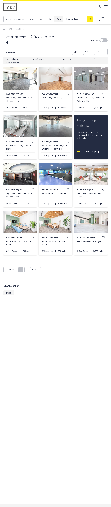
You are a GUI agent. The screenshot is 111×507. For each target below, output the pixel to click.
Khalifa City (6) (38, 59)
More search (101, 19)
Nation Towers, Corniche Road (55, 193)
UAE (10, 29)
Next (34, 270)
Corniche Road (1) (12, 62)
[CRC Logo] (10, 7)
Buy (50, 19)
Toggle (103, 40)
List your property (91, 151)
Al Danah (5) (66, 59)
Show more (98, 59)
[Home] (4, 29)
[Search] (90, 19)
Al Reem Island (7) (12, 59)
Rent (59, 19)
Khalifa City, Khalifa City (52, 97)
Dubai (8, 292)
